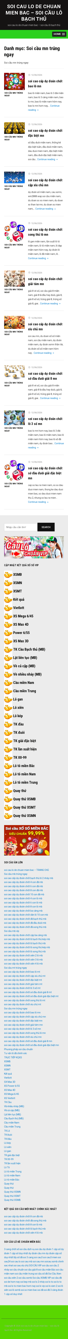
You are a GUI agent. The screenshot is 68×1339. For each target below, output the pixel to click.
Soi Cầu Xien (54, 1273)
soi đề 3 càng (50, 1290)
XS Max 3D (21, 641)
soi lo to (49, 1281)
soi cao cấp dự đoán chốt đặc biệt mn (23, 1020)
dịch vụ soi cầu (34, 1249)
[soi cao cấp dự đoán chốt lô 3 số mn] (14, 417)
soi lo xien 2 (51, 1286)
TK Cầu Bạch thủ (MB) (29, 649)
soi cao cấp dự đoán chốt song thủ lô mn (25, 1033)
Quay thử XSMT (24, 807)
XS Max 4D (21, 624)
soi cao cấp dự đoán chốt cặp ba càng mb (25, 935)
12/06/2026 (36, 75)
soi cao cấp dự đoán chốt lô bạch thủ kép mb (27, 939)
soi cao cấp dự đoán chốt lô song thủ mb (25, 951)
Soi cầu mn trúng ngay (13, 94)
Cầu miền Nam (23, 683)
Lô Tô (7, 1167)
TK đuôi (19, 732)
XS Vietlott (9, 1098)
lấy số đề (18, 1257)
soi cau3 (38, 1257)
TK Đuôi (8, 1134)
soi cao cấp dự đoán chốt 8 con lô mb (23, 906)
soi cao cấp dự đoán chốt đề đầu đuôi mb (25, 923)
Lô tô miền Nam (24, 774)
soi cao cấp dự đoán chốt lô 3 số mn (22, 1028)
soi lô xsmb (14, 1290)
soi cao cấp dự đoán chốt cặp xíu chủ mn (25, 1016)
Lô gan (18, 699)
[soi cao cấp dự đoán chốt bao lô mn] (14, 81)
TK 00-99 (20, 757)
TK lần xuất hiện (25, 749)
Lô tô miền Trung (25, 782)
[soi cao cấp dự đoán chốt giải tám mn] (14, 278)
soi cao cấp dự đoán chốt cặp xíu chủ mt (24, 976)
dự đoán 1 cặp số (52, 1249)
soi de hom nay (12, 1281)
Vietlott (18, 608)
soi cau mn (38, 1261)
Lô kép (18, 716)
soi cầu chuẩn (17, 1269)
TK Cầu (8, 1102)
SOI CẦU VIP (35, 1265)
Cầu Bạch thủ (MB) (14, 1118)
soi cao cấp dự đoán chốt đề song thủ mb (25, 927)
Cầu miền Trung (24, 691)
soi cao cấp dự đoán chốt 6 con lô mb (23, 902)
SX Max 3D (9, 1082)
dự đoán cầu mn (37, 1253)
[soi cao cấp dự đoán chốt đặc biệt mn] (14, 128)
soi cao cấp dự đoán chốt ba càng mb (23, 910)
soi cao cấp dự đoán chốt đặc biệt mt (23, 980)
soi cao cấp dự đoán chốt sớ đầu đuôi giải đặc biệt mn (45, 473)
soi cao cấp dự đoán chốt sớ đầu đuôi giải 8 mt (28, 992)
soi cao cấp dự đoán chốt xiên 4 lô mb (23, 963)
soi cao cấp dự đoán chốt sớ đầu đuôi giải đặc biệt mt (31, 996)
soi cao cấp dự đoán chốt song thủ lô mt (24, 1000)
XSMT (17, 591)
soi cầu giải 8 (31, 1269)
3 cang (7, 1249)
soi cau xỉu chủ (21, 1265)
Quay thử (19, 791)
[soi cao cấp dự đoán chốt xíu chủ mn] (14, 322)
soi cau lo (16, 1261)
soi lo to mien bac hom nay (22, 1286)
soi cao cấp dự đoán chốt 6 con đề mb (23, 886)
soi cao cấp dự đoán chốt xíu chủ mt (22, 1004)
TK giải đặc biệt (24, 741)
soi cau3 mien (50, 1257)
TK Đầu (8, 1139)
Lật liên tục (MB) (25, 658)
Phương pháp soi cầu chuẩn (18, 1049)
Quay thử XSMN (24, 816)
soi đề (40, 1290)
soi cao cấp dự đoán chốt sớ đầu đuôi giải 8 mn (28, 1041)
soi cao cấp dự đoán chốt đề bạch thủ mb (25, 919)
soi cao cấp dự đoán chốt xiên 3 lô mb (23, 959)
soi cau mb (26, 1261)
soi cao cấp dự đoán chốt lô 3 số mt (22, 988)
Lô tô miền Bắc (24, 766)
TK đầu (18, 724)
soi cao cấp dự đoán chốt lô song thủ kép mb (27, 947)
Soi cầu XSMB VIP (42, 1277)
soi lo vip (40, 1286)
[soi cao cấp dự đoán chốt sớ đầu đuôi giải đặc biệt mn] (14, 470)
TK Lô (7, 1130)
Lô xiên (18, 708)
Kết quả (18, 599)
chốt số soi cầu (19, 1249)
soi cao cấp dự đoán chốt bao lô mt (22, 971)
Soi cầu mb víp (11, 931)
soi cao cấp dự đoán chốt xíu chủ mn (23, 1037)
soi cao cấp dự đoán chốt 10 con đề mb (24, 894)
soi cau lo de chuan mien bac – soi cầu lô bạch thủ (34, 12)
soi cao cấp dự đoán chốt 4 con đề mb (23, 882)
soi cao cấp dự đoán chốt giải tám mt (23, 984)
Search (46, 527)
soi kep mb (26, 1281)
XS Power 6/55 (12, 1086)
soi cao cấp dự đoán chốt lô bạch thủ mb (25, 943)
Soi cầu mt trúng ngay (15, 967)
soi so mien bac (29, 1290)
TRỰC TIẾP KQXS (13, 1057)
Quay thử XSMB (24, 799)
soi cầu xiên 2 (11, 1277)
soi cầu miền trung (24, 1273)
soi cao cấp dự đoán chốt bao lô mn (22, 1012)
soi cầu (45, 1265)
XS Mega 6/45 (23, 616)
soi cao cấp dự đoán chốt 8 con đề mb (23, 890)
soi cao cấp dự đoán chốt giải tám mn (23, 1025)
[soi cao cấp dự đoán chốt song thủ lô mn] (14, 231)
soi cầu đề (56, 1277)
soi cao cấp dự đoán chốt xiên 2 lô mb (23, 955)
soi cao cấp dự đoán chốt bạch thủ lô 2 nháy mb (28, 878)
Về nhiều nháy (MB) (27, 674)
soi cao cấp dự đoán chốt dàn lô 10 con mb (26, 914)
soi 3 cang (28, 1257)
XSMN (17, 583)
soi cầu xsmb (25, 1277)
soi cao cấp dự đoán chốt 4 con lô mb (23, 898)
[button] (59, 34)
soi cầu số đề (41, 1273)
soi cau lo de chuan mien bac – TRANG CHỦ (26, 870)
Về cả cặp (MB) (24, 666)
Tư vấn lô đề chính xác (15, 1053)
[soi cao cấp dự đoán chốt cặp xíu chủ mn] (14, 177)
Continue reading (47, 159)
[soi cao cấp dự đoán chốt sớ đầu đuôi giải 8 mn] (14, 372)
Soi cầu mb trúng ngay (15, 874)
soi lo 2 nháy (38, 1281)
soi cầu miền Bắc (46, 1269)
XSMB (17, 574)
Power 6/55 (21, 633)
